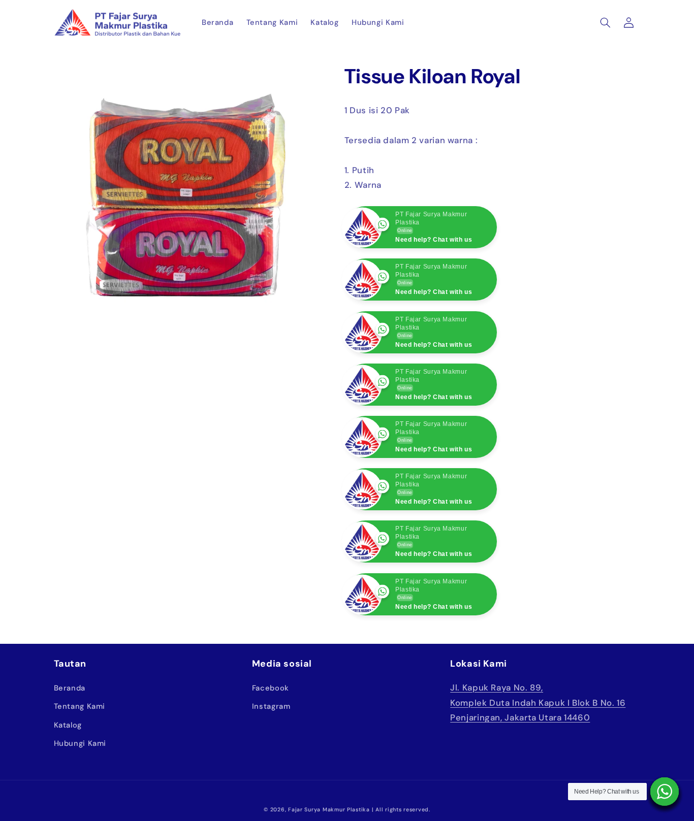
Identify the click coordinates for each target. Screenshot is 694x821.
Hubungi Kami (80, 796)
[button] (605, 22)
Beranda (69, 740)
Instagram (271, 759)
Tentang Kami (80, 759)
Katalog (68, 777)
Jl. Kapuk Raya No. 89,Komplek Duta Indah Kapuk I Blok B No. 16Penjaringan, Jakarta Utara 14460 (537, 754)
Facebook (270, 740)
